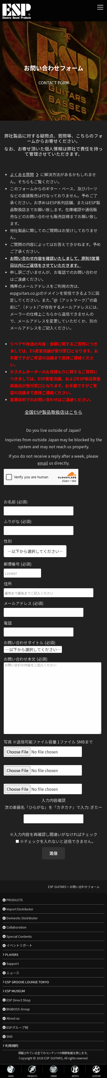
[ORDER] (53, 1069)
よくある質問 (22, 174)
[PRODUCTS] (32, 1069)
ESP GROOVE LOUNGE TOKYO (27, 982)
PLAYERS (11, 954)
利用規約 (11, 1045)
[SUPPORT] (96, 1069)
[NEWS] (10, 1069)
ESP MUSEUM (15, 990)
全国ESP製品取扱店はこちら (53, 412)
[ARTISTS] (75, 1069)
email (43, 463)
